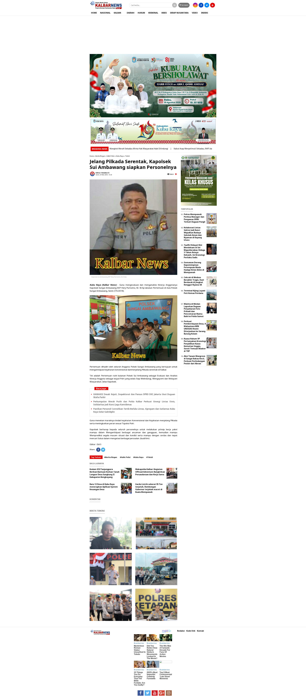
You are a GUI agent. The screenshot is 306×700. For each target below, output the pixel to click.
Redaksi (181, 631)
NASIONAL (105, 12)
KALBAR (117, 12)
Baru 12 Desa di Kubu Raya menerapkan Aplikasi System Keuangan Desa (104, 487)
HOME (94, 12)
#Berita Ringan (110, 457)
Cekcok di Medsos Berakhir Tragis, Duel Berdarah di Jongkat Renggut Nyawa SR (194, 281)
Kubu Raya (120, 156)
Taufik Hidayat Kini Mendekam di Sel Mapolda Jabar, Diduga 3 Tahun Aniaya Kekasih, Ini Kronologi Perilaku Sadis (194, 251)
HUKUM (141, 12)
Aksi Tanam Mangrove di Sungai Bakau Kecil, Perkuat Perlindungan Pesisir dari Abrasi (194, 360)
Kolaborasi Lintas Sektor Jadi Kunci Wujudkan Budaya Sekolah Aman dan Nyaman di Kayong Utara (193, 233)
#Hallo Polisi (125, 457)
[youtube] (212, 5)
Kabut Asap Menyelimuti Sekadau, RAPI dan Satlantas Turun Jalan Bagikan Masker (184, 148)
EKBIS (164, 12)
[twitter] (206, 5)
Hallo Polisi (110, 156)
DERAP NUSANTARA (179, 12)
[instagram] (195, 5)
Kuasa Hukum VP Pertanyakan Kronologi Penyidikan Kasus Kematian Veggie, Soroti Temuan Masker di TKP (195, 344)
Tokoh (127, 156)
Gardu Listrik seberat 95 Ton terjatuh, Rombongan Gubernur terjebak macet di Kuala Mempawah (149, 488)
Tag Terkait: (96, 457)
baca (171, 174)
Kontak (200, 631)
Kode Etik (190, 631)
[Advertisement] (153, 33)
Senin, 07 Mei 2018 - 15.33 (104, 175)
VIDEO (195, 12)
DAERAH (130, 12)
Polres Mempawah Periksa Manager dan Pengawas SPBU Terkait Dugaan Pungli (194, 218)
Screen (184, 5)
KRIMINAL (153, 12)
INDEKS (204, 12)
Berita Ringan (100, 156)
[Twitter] (103, 450)
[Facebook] (98, 450)
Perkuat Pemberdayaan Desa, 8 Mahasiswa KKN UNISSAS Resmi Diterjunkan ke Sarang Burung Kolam (195, 327)
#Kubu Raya (138, 457)
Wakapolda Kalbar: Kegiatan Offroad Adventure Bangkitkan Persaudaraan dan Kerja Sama (150, 472)
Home (92, 156)
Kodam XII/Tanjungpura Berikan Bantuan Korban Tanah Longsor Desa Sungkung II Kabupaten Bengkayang (104, 473)
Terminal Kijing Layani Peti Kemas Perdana (194, 291)
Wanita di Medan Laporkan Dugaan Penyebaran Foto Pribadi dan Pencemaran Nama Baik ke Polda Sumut (194, 310)
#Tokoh (149, 457)
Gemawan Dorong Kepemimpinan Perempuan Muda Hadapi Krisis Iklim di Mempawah (194, 267)
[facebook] (201, 5)
